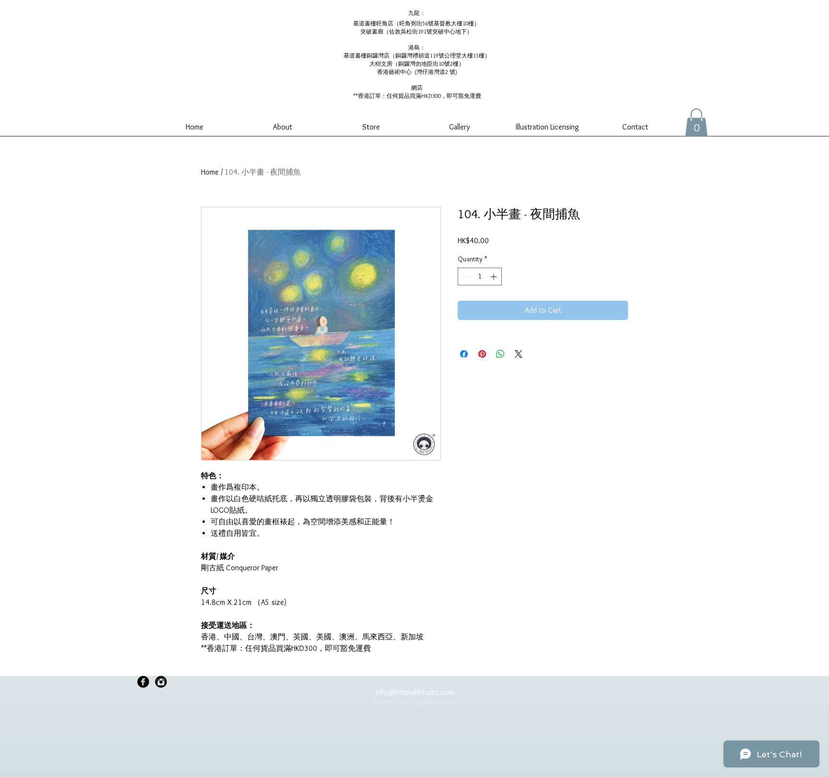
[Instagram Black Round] (161, 682)
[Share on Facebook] (464, 354)
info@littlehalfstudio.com (415, 692)
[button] (696, 122)
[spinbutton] (479, 276)
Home (210, 172)
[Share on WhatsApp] (500, 354)
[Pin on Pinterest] (482, 354)
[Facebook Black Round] (143, 682)
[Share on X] (518, 354)
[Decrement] (465, 276)
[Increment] (494, 276)
